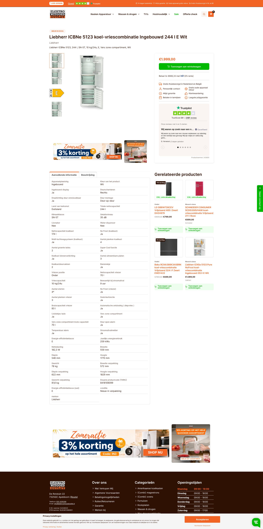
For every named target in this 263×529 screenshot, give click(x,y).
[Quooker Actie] (135, 151)
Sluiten (59, 527)
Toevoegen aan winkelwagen (186, 66)
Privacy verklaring (49, 527)
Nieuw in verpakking (110, 391)
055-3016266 (61, 502)
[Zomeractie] (87, 151)
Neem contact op (260, 200)
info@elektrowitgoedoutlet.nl (64, 504)
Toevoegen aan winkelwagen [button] (164, 229)
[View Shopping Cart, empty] (211, 14)
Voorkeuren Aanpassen (202, 525)
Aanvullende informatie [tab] (64, 175)
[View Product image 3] (56, 93)
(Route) (74, 497)
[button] (112, 14)
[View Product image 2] (56, 77)
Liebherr (56, 399)
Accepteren (202, 519)
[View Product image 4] (56, 109)
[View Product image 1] (56, 61)
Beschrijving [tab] (88, 175)
